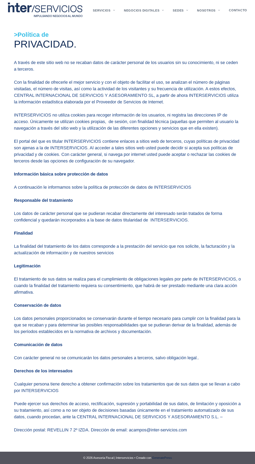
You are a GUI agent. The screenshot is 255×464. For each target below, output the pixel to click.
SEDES (178, 10)
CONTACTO (238, 10)
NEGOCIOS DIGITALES (142, 10)
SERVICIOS (102, 10)
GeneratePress (162, 457)
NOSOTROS (206, 10)
